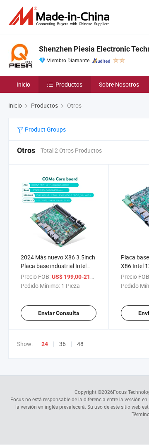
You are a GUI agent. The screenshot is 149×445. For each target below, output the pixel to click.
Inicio (23, 84)
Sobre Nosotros (119, 84)
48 (80, 344)
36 (62, 344)
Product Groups (45, 129)
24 (44, 344)
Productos (68, 84)
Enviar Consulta (58, 313)
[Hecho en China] (60, 16)
